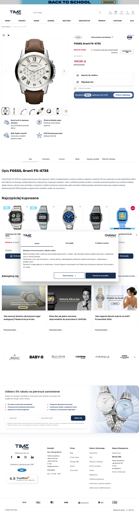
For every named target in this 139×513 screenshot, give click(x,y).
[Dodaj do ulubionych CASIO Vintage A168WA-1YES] (53, 206)
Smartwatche (84, 21)
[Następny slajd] (136, 234)
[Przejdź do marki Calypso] (80, 357)
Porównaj (8, 250)
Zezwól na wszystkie (100, 276)
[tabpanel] (69, 178)
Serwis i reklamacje (118, 472)
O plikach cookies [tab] (102, 243)
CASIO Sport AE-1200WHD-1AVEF (15, 235)
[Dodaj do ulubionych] (8, 35)
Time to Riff (74, 470)
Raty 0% (106, 75)
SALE (132, 21)
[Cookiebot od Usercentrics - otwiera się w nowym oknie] (106, 235)
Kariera (72, 466)
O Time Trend (74, 457)
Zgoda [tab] (37, 243)
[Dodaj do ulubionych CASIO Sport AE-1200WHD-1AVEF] (27, 206)
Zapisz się (78, 418)
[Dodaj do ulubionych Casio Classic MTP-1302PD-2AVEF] (80, 206)
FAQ (90, 457)
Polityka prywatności (96, 479)
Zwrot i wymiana (95, 466)
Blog (71, 453)
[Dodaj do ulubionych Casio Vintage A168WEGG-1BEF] (106, 206)
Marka (7, 21)
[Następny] (64, 71)
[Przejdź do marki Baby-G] (36, 357)
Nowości (22, 21)
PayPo (91, 470)
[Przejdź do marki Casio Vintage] (124, 357)
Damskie (51, 21)
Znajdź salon (116, 453)
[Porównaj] (3, 35)
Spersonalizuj (68, 276)
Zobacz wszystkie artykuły (126, 276)
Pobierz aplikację (123, 95)
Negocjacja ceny (106, 82)
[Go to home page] (15, 12)
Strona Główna (6, 27)
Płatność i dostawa (96, 462)
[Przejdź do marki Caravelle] (102, 357)
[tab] (30, 159)
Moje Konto (93, 453)
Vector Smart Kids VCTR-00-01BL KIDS (122, 235)
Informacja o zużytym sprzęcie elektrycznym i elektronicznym (100, 486)
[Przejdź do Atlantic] (14, 357)
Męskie (36, 21)
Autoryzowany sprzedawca (101, 37)
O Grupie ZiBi (74, 462)
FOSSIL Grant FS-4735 (20, 27)
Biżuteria (67, 21)
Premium (101, 21)
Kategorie (117, 21)
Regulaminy (93, 475)
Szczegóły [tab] (70, 243)
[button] (35, 71)
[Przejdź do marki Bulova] (58, 357)
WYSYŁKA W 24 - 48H (127, 51)
